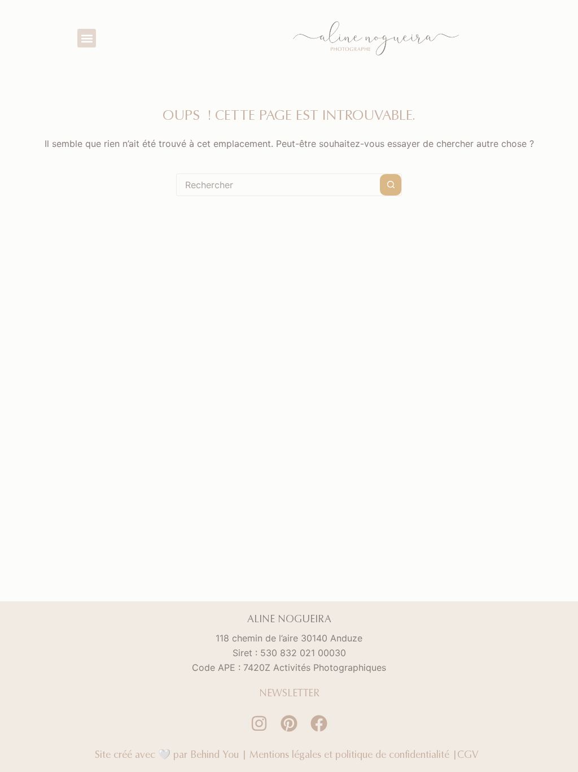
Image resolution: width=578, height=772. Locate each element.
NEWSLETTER (289, 693)
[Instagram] (259, 723)
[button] (86, 38)
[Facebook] (318, 723)
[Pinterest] (289, 723)
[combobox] (278, 185)
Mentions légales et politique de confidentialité (349, 754)
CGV (470, 754)
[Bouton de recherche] (390, 185)
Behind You (214, 754)
